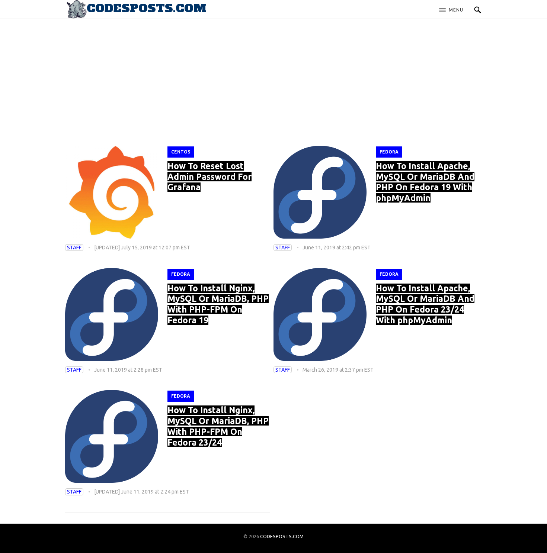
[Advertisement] (273, 71)
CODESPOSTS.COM (282, 536)
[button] (451, 10)
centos (180, 151)
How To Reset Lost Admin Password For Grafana (209, 176)
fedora (389, 151)
